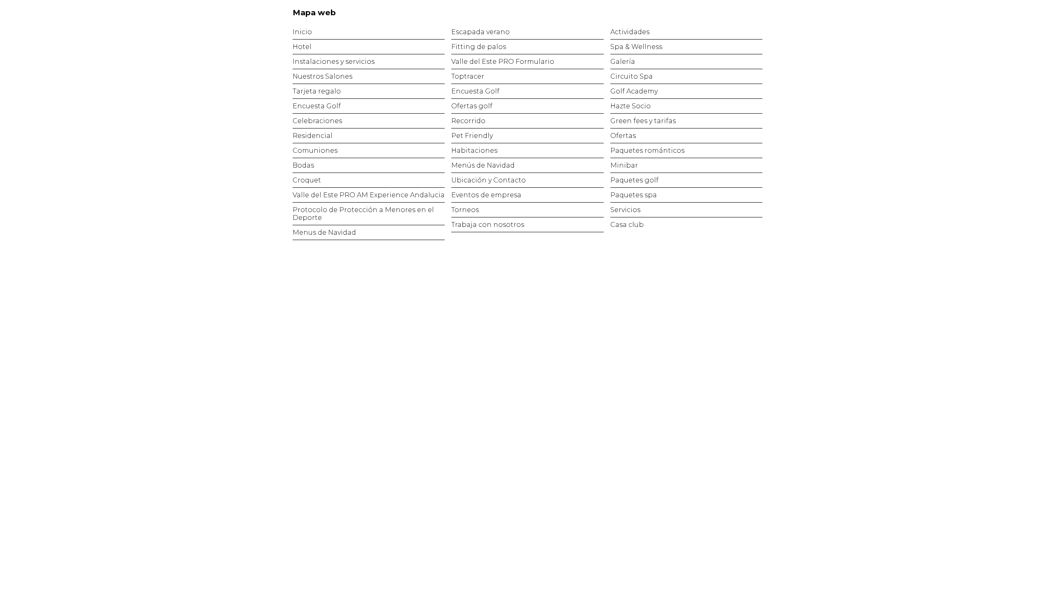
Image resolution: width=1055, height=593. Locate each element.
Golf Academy (634, 91)
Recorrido (468, 121)
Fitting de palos (478, 47)
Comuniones (315, 150)
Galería (622, 61)
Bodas (303, 165)
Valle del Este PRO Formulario (502, 61)
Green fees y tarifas (643, 121)
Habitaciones (474, 150)
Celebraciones (317, 121)
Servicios (625, 210)
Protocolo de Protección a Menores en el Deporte (363, 214)
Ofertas (623, 136)
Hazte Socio (630, 106)
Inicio (302, 32)
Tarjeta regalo (317, 91)
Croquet (307, 180)
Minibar (624, 165)
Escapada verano (480, 32)
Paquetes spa (633, 195)
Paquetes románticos (647, 150)
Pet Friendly (472, 136)
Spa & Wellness (636, 47)
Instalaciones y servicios (334, 61)
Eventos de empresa (486, 195)
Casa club (627, 225)
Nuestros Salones (322, 76)
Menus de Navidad (324, 232)
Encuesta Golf (317, 106)
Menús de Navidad (483, 165)
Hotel (302, 47)
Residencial (313, 136)
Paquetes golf (634, 180)
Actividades (629, 32)
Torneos (465, 210)
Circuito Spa (631, 76)
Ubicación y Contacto (488, 180)
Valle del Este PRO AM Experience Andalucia (369, 195)
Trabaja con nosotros (487, 225)
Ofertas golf (471, 106)
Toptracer (467, 76)
